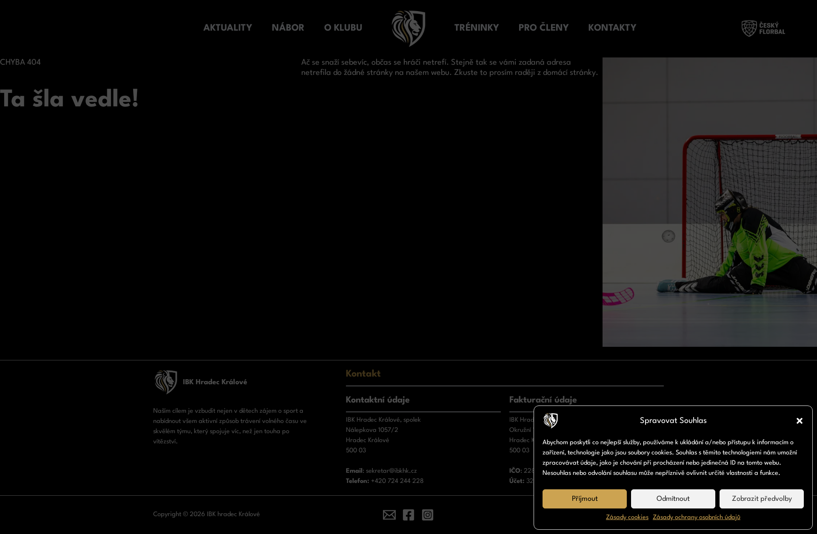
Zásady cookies (627, 517)
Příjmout (585, 499)
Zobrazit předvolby (762, 499)
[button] (799, 421)
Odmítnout (673, 499)
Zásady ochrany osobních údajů (696, 517)
